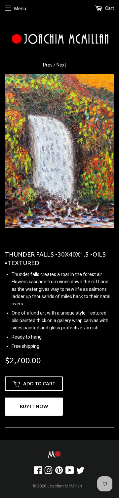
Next (61, 65)
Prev (48, 65)
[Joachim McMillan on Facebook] (38, 472)
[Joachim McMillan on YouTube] (69, 472)
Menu (20, 8)
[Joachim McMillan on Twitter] (80, 472)
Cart (109, 8)
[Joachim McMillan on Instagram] (48, 472)
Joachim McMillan (64, 486)
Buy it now (34, 406)
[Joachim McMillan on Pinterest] (59, 472)
